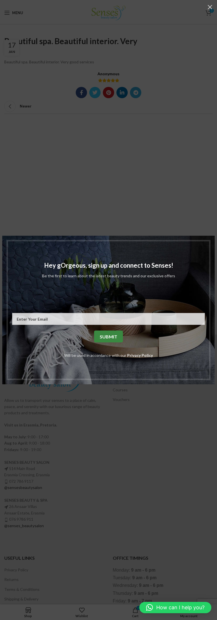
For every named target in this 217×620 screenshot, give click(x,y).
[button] (175, 607)
